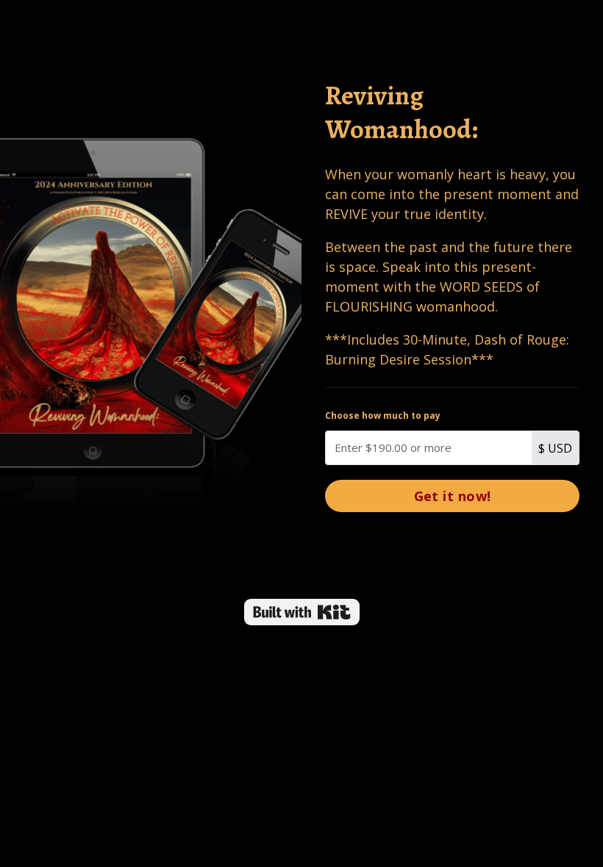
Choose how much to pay (382, 415)
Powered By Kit (302, 612)
